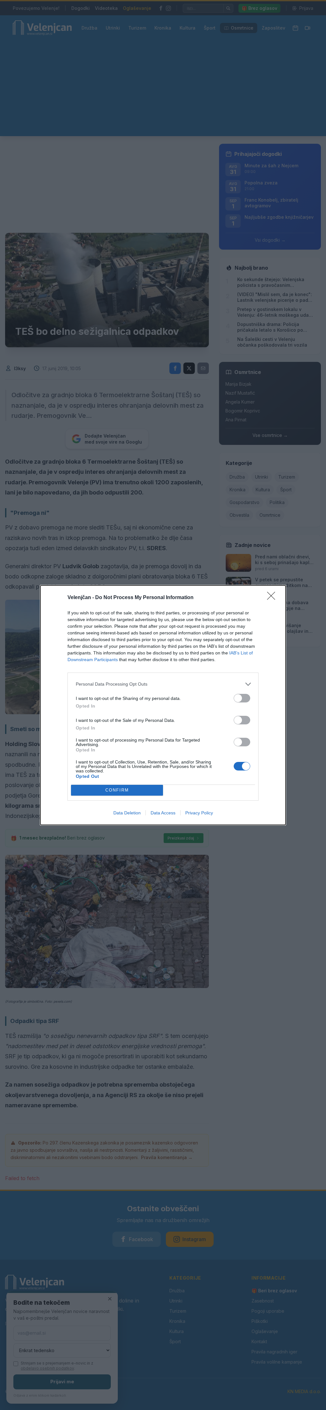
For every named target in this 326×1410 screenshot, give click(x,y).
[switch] (242, 698)
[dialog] (163, 705)
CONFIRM (117, 790)
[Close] (273, 598)
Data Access (163, 812)
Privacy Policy (199, 812)
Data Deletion (127, 812)
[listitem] (163, 684)
